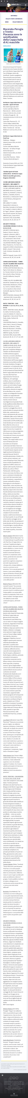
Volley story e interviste (14, 19)
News (7, 22)
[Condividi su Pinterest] (17, 1078)
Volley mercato (18, 22)
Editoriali (14, 15)
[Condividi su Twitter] (14, 1078)
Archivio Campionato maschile (19, 1069)
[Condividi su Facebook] (11, 1078)
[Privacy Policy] (10, 1089)
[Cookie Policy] (17, 1089)
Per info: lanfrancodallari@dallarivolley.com (14, 1088)
